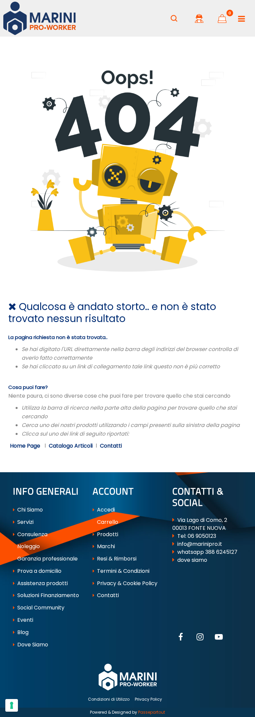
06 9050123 (202, 536)
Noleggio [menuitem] (28, 546)
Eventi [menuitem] (24, 620)
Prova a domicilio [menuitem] (38, 571)
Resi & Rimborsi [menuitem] (116, 558)
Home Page (26, 446)
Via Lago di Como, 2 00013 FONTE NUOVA (199, 524)
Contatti (111, 446)
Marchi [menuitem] (105, 546)
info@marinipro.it (199, 544)
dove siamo (192, 560)
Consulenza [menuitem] (31, 534)
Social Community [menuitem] (40, 607)
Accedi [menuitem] (105, 510)
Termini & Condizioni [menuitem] (122, 571)
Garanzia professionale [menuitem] (47, 558)
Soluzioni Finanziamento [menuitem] (47, 595)
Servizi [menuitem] (25, 522)
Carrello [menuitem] (107, 522)
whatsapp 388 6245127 (207, 552)
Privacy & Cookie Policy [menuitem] (126, 583)
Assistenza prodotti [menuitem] (42, 583)
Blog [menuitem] (22, 632)
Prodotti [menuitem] (107, 534)
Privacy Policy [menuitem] (148, 699)
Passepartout (151, 712)
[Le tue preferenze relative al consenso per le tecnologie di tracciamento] (11, 705)
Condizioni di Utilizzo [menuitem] (108, 699)
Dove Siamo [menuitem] (32, 644)
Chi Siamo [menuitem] (29, 510)
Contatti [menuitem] (107, 595)
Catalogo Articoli (71, 446)
